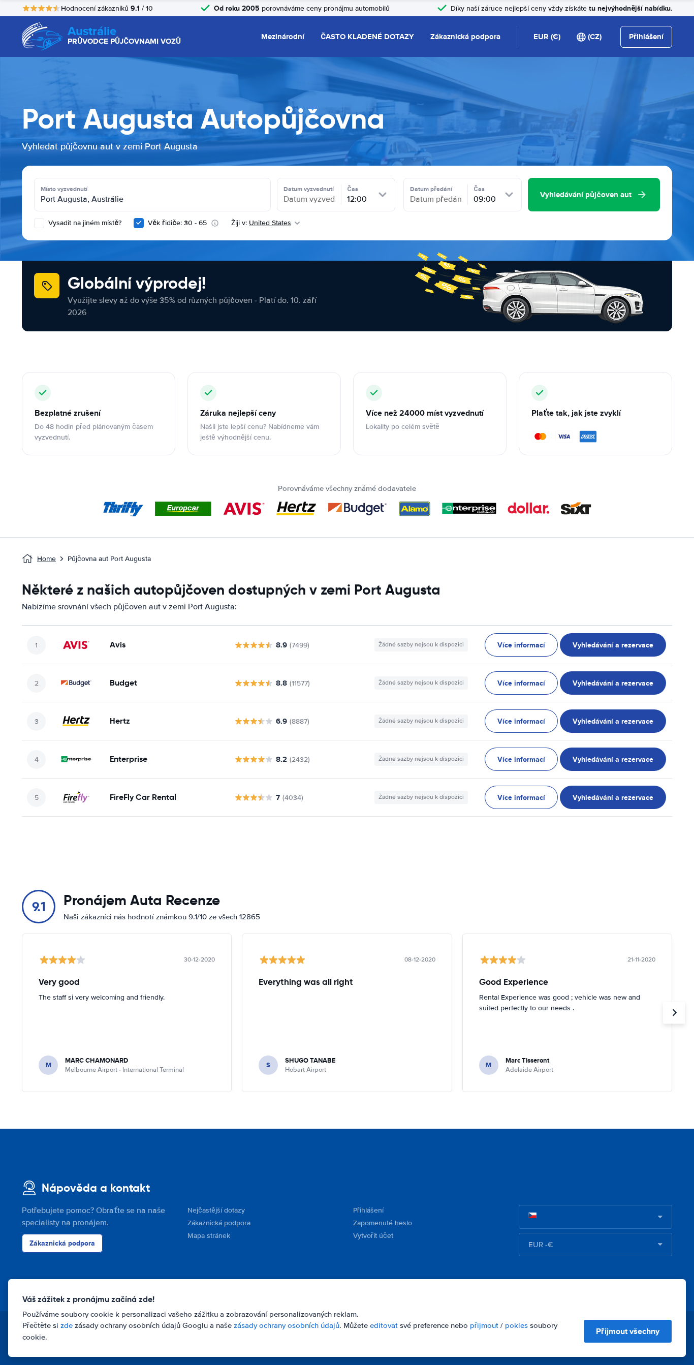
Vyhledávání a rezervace (613, 645)
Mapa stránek (208, 1235)
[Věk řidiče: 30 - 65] (139, 223)
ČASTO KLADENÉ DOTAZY (367, 36)
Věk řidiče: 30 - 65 (177, 223)
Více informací (521, 645)
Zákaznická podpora (465, 36)
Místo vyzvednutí (64, 189)
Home (46, 558)
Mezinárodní (282, 36)
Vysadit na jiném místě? (83, 223)
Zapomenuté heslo (382, 1223)
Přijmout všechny (627, 1331)
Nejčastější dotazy (216, 1210)
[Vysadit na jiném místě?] (39, 223)
